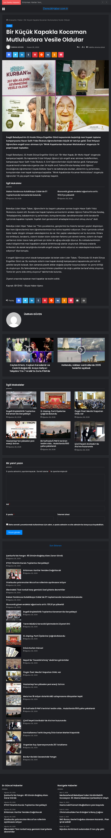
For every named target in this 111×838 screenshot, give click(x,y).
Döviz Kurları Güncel (33, 648)
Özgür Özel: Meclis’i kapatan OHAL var (89, 412)
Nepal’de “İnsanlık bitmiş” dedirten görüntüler (46, 660)
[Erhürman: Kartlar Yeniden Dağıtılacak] (13, 574)
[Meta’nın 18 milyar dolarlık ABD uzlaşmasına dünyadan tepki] (13, 700)
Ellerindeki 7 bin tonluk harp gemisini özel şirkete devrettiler (35, 589)
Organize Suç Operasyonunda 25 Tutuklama (45, 744)
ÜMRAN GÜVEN (17, 47)
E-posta (10, 514)
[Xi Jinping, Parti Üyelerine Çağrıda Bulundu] (55, 400)
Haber (20, 20)
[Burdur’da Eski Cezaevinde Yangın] (13, 760)
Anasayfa (12, 20)
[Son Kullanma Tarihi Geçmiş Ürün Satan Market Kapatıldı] (13, 736)
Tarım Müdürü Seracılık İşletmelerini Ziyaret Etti (46, 623)
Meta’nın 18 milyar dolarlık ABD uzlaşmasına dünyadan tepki (53, 696)
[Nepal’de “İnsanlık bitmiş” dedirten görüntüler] (13, 664)
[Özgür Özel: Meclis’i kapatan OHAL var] (90, 400)
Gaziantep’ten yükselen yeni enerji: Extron (20, 442)
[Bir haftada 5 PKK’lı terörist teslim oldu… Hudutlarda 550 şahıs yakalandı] (55, 429)
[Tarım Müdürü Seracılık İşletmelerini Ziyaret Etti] (13, 627)
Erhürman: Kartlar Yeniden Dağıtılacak (38, 2)
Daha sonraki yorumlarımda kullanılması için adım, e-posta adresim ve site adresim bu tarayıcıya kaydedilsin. (56, 524)
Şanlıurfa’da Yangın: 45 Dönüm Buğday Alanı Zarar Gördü (34, 555)
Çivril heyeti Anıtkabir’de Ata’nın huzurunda (87, 445)
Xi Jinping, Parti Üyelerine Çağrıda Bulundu (53, 412)
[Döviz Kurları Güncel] (13, 652)
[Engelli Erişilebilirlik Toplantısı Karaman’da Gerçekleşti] (21, 400)
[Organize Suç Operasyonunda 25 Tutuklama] (13, 748)
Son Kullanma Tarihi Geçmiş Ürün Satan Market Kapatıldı (51, 732)
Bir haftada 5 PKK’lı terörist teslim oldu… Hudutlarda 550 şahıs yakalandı (54, 443)
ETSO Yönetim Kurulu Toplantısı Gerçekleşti (27, 563)
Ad (8, 504)
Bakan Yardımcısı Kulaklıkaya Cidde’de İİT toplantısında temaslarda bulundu (44, 597)
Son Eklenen (56, 545)
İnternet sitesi (64, 514)
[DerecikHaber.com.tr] (55, 8)
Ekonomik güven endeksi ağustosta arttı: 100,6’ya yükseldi (35, 604)
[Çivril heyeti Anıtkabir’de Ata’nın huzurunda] (90, 431)
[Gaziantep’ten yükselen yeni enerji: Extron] (21, 429)
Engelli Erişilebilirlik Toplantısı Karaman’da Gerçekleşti (20, 412)
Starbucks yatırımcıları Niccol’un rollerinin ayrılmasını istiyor (36, 582)
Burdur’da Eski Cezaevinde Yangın (39, 756)
